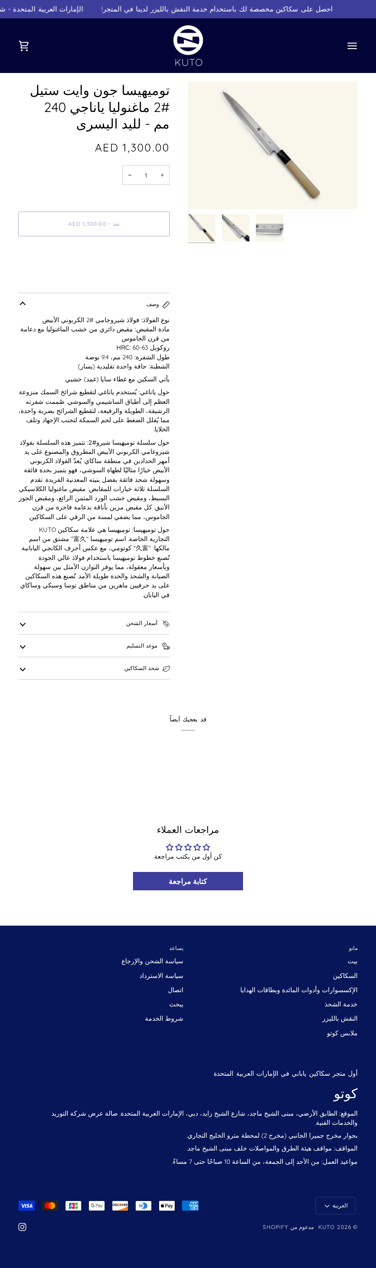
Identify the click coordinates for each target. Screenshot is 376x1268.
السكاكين (345, 975)
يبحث (176, 1004)
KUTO (326, 1226)
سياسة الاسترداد (161, 975)
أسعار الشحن (142, 623)
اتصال (175, 990)
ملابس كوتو (342, 1033)
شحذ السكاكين (141, 668)
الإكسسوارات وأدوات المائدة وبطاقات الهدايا (299, 990)
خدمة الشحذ (341, 1004)
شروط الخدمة (164, 1018)
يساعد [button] (176, 947)
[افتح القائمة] (344, 45)
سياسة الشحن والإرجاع (152, 961)
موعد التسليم (143, 645)
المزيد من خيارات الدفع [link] (49, 278)
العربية (340, 1205)
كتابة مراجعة (188, 881)
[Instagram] (22, 1227)
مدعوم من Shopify (288, 1226)
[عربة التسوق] (32, 45)
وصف (152, 304)
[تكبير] (273, 145)
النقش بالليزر (340, 1018)
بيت (353, 961)
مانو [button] (353, 947)
